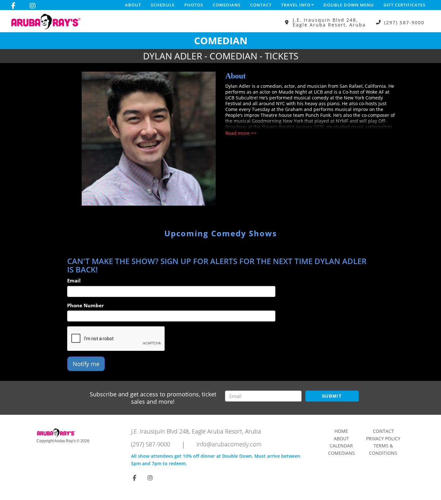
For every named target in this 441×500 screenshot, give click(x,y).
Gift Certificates (405, 5)
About (133, 5)
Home (341, 431)
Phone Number (85, 305)
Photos (193, 5)
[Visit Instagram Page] (32, 6)
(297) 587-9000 (404, 22)
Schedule (163, 5)
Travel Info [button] (296, 5)
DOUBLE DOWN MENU (348, 5)
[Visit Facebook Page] (13, 6)
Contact (261, 5)
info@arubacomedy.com (229, 444)
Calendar (341, 446)
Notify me (86, 364)
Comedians (227, 5)
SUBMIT (332, 396)
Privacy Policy (383, 438)
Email (74, 280)
